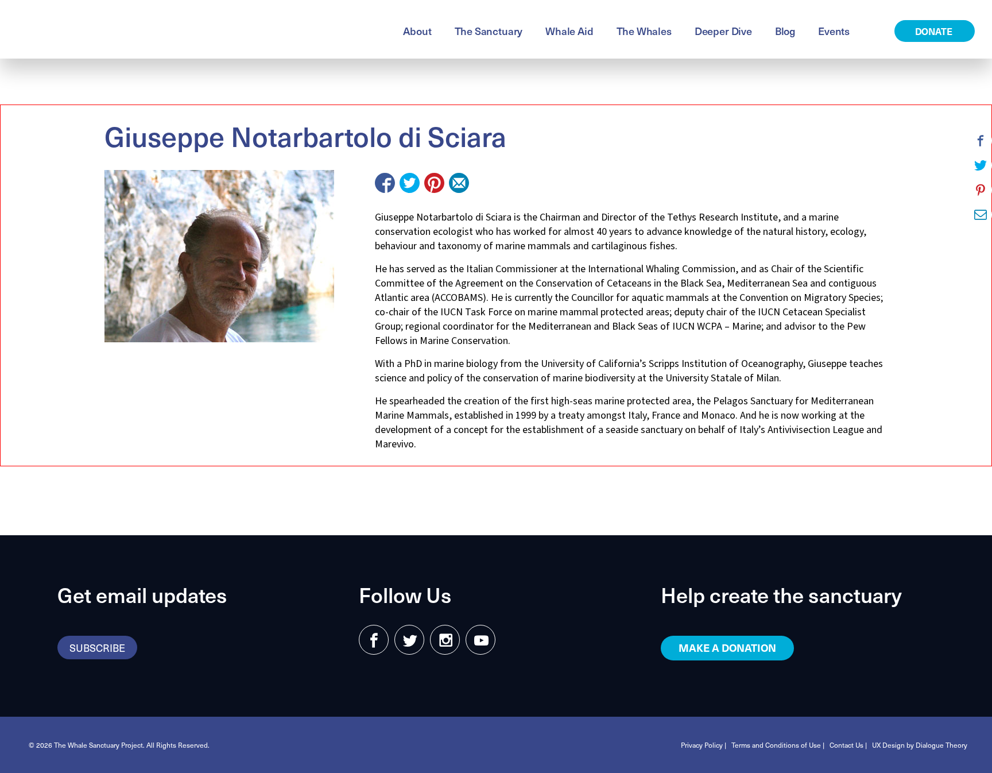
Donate (935, 31)
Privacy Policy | (703, 745)
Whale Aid (569, 30)
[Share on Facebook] (385, 183)
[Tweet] (410, 183)
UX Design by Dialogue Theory (919, 745)
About (417, 30)
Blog (785, 30)
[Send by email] (459, 183)
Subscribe (97, 647)
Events (834, 30)
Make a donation (727, 647)
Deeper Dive (723, 30)
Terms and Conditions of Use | (777, 745)
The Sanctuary (489, 30)
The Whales (644, 30)
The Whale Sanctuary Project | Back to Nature (152, 29)
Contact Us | (848, 745)
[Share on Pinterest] (434, 183)
